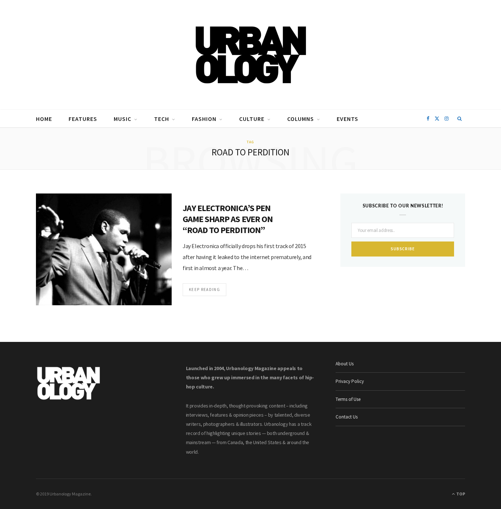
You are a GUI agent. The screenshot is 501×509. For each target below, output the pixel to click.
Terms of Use (348, 399)
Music (122, 118)
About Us (345, 364)
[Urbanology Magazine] (251, 55)
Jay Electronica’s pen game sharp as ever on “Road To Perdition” (228, 219)
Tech (161, 118)
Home (44, 118)
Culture (251, 118)
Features (83, 118)
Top (460, 494)
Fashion (204, 118)
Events (347, 118)
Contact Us (347, 417)
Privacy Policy (350, 381)
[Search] (459, 119)
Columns (300, 118)
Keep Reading (204, 289)
